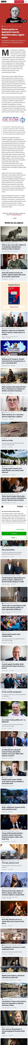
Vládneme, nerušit (11, 328)
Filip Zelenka (4, 642)
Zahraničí (4, 357)
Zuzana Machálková (6, 502)
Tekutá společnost (11, 575)
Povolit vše (14, 533)
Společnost (4, 689)
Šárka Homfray (5, 419)
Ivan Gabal (4, 728)
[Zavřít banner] (25, 506)
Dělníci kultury (10, 242)
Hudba (3, 917)
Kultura (3, 547)
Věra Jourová (4, 1035)
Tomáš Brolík (4, 758)
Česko (3, 270)
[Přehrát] (21, 239)
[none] (25, 21)
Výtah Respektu (11, 494)
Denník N (9, 1007)
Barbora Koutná (5, 556)
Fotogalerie (4, 438)
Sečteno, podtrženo (12, 945)
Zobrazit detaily (20, 529)
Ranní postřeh (6, 412)
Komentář (6, 26)
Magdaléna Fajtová (6, 365)
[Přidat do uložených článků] (25, 239)
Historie (3, 384)
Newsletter (6, 603)
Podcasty (5, 242)
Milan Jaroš (4, 447)
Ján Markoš (4, 1007)
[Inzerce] (14, 119)
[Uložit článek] (21, 21)
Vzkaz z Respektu (11, 860)
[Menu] (26, 2)
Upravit (13, 537)
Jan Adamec (4, 393)
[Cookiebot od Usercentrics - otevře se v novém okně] (17, 506)
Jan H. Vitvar (4, 251)
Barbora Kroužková (6, 584)
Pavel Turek (9, 251)
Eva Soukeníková (13, 611)
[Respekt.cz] (3, 1)
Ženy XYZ (9, 888)
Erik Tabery (4, 698)
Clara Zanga (4, 811)
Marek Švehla (4, 786)
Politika (9, 26)
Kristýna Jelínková (5, 336)
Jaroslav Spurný (5, 45)
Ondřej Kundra (5, 279)
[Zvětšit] (14, 14)
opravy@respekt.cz (16, 214)
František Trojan (13, 336)
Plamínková (10, 603)
